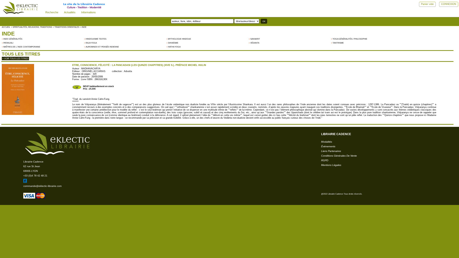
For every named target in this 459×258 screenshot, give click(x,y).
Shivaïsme (173, 43)
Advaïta (128, 71)
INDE (8, 34)
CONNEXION (448, 4)
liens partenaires (331, 151)
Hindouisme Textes (96, 39)
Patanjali (8, 43)
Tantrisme (338, 43)
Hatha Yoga (174, 47)
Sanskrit (255, 39)
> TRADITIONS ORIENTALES (66, 27)
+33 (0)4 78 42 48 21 (35, 175)
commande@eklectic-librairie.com (42, 186)
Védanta (254, 43)
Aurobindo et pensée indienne (102, 47)
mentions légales (331, 165)
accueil (6, 27)
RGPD (324, 160)
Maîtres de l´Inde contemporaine (21, 47)
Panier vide (427, 4)
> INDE (83, 27)
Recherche (51, 12)
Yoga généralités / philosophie (350, 39)
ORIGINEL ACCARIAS (93, 71)
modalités (326, 141)
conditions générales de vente (339, 155)
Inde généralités (12, 39)
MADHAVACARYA (90, 68)
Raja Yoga (91, 43)
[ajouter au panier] (76, 89)
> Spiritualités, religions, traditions (31, 27)
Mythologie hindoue (179, 39)
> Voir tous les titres (15, 58)
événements (328, 146)
